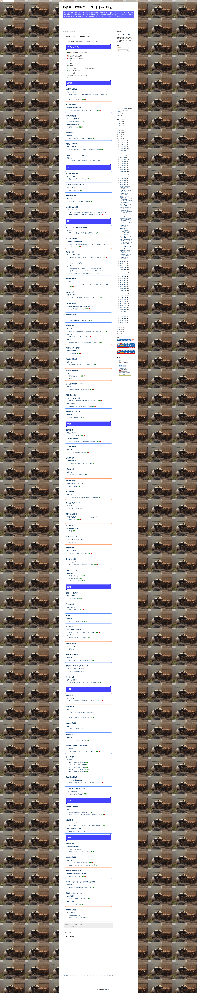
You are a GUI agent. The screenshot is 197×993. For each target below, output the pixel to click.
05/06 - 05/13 (123, 286)
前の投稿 (111, 975)
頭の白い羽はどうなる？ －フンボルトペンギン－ (82, 751)
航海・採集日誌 (71, 403)
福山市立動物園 (71, 723)
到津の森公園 (70, 843)
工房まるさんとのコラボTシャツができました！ (81, 865)
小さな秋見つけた (73, 542)
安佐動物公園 (70, 706)
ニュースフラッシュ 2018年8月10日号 (126, 205)
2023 (120, 128)
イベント (69, 339)
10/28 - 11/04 (123, 159)
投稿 (120, 47)
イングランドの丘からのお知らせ (75, 668)
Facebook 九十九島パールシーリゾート (77, 873)
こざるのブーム (73, 353)
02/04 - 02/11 (123, 314)
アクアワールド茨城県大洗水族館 (76, 227)
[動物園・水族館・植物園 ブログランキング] (123, 371)
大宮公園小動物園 (71, 238)
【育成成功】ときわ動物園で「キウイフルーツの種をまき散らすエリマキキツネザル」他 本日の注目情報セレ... (126, 253)
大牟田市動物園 (71, 857)
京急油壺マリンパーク (73, 412)
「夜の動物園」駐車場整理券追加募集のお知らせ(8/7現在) (84, 497)
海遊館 (68, 615)
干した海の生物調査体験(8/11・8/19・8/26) (80, 887)
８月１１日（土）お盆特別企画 (77, 762)
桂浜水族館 (69, 820)
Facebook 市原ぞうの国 (73, 254)
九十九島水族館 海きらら (74, 870)
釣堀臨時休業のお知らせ (75, 508)
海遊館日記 (70, 618)
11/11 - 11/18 (123, 155)
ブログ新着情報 (71, 896)
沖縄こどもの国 (71, 910)
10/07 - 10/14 (123, 165)
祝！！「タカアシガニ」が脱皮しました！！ (80, 564)
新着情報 (69, 135)
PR (119, 111)
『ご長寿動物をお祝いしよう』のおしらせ (80, 463)
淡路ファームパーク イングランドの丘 (78, 666)
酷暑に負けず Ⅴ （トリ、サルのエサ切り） (80, 851)
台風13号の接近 (73, 486)
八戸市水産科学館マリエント (75, 184)
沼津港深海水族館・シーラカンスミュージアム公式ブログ (82, 517)
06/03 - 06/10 (123, 278)
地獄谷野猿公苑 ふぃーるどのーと (76, 483)
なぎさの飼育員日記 (72, 791)
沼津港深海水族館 (71, 514)
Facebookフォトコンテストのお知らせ (79, 201)
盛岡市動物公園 (71, 196)
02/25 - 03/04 (123, 307)
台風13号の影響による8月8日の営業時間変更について (83, 233)
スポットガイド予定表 (73, 118)
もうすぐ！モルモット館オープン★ (78, 898)
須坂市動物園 (70, 458)
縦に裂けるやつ (73, 578)
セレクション (121, 110)
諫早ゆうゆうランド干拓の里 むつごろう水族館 (80, 882)
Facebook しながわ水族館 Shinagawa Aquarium (79, 306)
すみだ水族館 (70, 292)
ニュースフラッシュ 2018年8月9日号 (126, 215)
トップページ (70, 266)
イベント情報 (70, 901)
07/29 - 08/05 (123, 261)
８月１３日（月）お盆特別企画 (77, 767)
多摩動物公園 (70, 325)
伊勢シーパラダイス (72, 593)
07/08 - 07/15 (123, 267)
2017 (120, 325)
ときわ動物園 (70, 757)
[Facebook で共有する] (80, 924)
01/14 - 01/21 (123, 320)
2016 (120, 327)
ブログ (69, 373)
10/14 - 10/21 (123, 163)
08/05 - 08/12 (123, 184)
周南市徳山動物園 (71, 777)
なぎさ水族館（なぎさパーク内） (76, 788)
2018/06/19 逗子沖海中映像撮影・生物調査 (80, 406)
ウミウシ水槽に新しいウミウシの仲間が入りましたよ (83, 441)
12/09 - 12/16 (123, 146)
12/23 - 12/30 (123, 142)
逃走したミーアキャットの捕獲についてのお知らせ (82, 632)
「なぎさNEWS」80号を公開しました (79, 320)
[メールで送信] (76, 924)
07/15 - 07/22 (123, 265)
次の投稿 (66, 975)
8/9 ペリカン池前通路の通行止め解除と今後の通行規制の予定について (87, 331)
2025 (120, 123)
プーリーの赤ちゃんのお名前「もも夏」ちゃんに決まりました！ (85, 257)
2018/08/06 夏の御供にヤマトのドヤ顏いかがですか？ (83, 400)
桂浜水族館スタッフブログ (74, 828)
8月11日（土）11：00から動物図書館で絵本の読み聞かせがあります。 (87, 94)
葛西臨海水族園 (71, 314)
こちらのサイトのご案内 (124, 34)
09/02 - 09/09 (123, 176)
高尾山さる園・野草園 (73, 348)
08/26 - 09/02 (123, 178)
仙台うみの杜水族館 (72, 207)
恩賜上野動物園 (71, 278)
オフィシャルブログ (72, 550)
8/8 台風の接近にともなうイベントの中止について (82, 364)
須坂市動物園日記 (71, 460)
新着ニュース (70, 230)
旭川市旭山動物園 (71, 89)
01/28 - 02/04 (123, 316)
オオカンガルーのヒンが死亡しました (79, 862)
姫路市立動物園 (71, 643)
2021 (120, 132)
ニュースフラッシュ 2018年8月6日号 (126, 247)
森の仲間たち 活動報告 (73, 846)
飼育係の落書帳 (71, 595)
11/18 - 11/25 (123, 153)
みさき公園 (69, 626)
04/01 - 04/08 (123, 297)
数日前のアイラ (73, 127)
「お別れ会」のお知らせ (75, 728)
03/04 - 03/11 (123, 305)
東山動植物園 (70, 548)
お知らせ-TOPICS (71, 146)
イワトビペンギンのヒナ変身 (76, 621)
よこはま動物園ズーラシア (74, 384)
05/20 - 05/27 (123, 282)
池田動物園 (69, 695)
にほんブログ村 (122, 368)
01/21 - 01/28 (123, 318)
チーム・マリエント (72, 187)
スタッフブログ (71, 176)
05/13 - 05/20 (123, 284)
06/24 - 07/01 (123, 272)
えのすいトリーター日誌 (73, 398)
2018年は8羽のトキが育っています (78, 336)
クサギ (70, 378)
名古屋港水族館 (71, 559)
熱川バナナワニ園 (71, 536)
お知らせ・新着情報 (72, 680)
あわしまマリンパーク (73, 503)
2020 (120, 134)
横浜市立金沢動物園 (72, 370)
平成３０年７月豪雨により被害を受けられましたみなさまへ (84, 701)
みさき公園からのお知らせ (74, 629)
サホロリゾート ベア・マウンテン (76, 155)
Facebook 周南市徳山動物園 (74, 780)
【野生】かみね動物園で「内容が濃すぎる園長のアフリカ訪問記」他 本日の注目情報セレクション (126, 242)
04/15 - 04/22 (123, 293)
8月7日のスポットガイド (75, 121)
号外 (119, 115)
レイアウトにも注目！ (74, 435)
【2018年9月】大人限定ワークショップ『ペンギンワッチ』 (84, 297)
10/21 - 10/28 (123, 161)
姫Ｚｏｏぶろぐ (71, 646)
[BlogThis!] (77, 924)
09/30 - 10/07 (123, 167)
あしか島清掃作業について (76, 417)
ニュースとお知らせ (72, 562)
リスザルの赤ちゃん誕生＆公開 (77, 452)
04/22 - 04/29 (123, 290)
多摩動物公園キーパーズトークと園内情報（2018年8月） (84, 342)
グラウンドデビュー (74, 609)
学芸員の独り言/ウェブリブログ (75, 539)
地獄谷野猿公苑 (71, 480)
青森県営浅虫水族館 (72, 173)
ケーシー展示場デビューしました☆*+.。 (79, 389)
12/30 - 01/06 (123, 140)
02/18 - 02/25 (123, 309)
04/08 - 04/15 (123, 295)
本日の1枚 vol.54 (73, 649)
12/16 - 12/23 (123, 144)
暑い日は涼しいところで (75, 576)
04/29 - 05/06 (123, 288)
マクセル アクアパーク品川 (74, 263)
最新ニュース (70, 158)
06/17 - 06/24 (123, 274)
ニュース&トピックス (72, 823)
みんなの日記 (70, 505)
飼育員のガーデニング (74, 915)
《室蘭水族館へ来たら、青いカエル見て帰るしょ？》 (83, 110)
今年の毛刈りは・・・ (74, 376)
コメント (121, 50)
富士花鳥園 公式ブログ (73, 528)
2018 (120, 138)
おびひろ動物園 (71, 116)
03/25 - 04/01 (123, 299)
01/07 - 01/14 (123, 322)
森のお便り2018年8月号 (75, 849)
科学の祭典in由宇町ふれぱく (76, 794)
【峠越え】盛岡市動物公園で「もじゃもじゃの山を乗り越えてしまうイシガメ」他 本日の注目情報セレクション (126, 199)
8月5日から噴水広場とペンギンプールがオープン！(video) (84, 782)
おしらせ (69, 449)
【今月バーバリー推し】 (75, 580)
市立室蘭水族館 (71, 104)
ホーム (88, 975)
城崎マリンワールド (72, 654)
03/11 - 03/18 (123, 303)
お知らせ (69, 198)
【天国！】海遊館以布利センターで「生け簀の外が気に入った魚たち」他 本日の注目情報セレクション (126, 210)
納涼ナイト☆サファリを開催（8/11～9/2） (80, 717)
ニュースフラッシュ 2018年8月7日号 (126, 237)
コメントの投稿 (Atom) (71, 978)
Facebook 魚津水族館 (72, 438)
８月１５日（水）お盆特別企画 (77, 771)
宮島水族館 (69, 734)
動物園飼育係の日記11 (73, 124)
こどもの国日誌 (71, 912)
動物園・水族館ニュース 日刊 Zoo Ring (87, 7)
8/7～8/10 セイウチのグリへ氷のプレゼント (80, 660)
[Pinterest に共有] (82, 924)
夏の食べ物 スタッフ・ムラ (77, 831)
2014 (120, 331)
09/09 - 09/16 (123, 174)
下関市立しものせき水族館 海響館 (76, 745)
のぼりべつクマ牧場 (72, 144)
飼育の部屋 (70, 573)
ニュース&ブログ (71, 607)
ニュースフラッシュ (72, 926)
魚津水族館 (69, 430)
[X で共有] (79, 924)
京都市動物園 (70, 604)
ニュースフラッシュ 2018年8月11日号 (126, 194)
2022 (120, 130)
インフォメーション (72, 210)
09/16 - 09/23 (123, 171)
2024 (120, 126)
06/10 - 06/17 (123, 276)
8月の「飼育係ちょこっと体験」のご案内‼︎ (80, 138)
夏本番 (70, 531)
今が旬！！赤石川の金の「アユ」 (77, 179)
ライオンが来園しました (75, 99)
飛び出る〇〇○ (73, 519)
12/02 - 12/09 (123, 148)
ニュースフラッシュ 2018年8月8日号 (126, 226)
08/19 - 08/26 (123, 180)
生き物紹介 (70, 748)
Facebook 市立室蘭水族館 (74, 107)
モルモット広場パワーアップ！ (77, 917)
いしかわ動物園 (71, 446)
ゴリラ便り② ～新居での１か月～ (78, 553)
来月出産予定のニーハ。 (75, 876)
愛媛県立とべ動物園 (72, 806)
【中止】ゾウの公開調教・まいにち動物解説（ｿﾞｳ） (82, 712)
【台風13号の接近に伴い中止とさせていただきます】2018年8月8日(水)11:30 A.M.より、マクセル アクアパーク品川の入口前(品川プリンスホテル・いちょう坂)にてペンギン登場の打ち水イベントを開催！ (88, 271)
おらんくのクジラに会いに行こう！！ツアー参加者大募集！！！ (85, 825)
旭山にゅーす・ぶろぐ (73, 92)
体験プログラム (71, 295)
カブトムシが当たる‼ (74, 904)
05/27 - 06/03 (123, 280)
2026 (120, 121)
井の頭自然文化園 (71, 359)
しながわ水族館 (71, 303)
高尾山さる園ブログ (72, 350)
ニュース (69, 281)
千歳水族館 (69, 132)
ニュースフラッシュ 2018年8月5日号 (126, 258)
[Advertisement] (93, 24)
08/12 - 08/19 (123, 182)
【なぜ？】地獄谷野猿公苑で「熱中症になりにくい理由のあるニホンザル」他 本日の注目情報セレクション (126, 189)
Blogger (106, 989)
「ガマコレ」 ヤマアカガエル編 (77, 740)
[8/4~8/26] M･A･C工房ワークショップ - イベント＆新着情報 (84, 682)
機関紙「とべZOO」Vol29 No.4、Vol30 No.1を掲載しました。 (85, 814)
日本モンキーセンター (73, 570)
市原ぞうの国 (70, 252)
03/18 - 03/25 (123, 301)
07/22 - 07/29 (123, 263)
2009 (120, 333)
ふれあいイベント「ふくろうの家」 (78, 637)
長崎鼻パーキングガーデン (74, 893)
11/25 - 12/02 (123, 150)
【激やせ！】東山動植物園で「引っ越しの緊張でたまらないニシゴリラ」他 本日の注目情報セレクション (126, 221)
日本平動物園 (70, 491)
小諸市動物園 (70, 469)
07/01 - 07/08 (123, 269)
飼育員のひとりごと (72, 433)
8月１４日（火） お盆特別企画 (77, 769)
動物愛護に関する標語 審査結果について (80, 812)
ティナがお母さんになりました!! (77, 309)
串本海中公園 (70, 677)
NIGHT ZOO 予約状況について (77, 474)
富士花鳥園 (69, 525)
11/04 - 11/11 (123, 157)
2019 (120, 136)
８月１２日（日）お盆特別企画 (77, 764)
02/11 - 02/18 (123, 311)
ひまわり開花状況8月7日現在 (76, 671)
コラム (120, 113)
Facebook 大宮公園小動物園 (74, 241)
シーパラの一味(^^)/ (74, 598)
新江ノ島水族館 (71, 395)
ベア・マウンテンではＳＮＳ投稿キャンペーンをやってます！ (85, 160)
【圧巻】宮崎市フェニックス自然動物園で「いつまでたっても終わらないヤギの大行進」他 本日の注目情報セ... (126, 231)
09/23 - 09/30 (123, 169)
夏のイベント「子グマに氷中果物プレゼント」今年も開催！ (84, 149)
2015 (120, 329)
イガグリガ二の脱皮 (74, 190)
